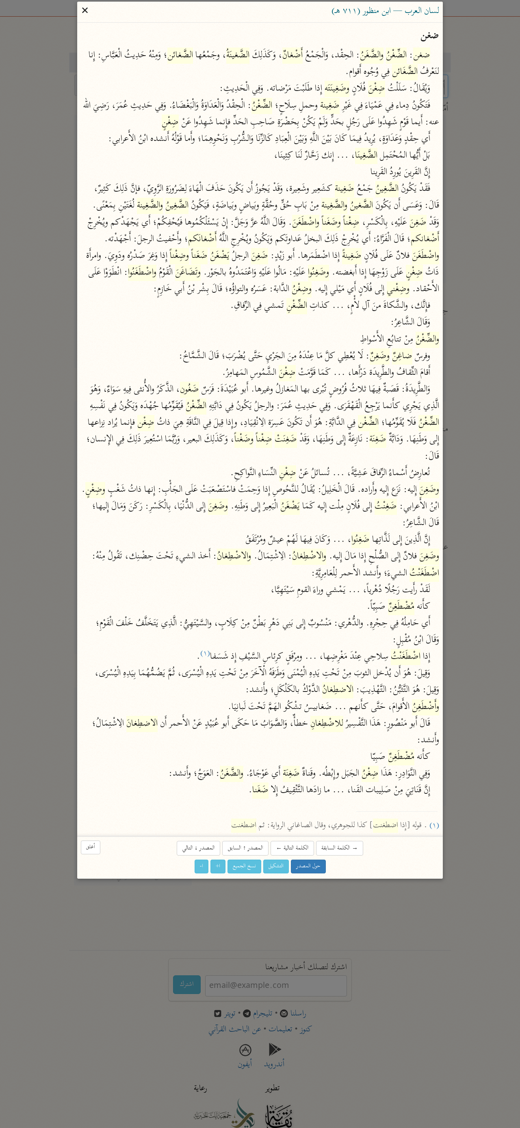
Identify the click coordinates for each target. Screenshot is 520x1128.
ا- (201, 866)
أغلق (90, 847)
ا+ (218, 866)
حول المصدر (308, 866)
